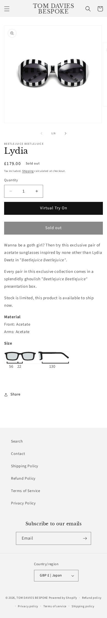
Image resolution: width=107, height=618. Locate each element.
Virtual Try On (53, 208)
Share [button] (15, 394)
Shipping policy (83, 606)
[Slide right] (66, 133)
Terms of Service (25, 491)
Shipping (28, 171)
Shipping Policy (24, 466)
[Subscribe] (85, 538)
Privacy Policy (23, 503)
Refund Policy (23, 478)
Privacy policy (28, 606)
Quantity (11, 180)
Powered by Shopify (63, 598)
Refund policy (92, 598)
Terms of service (54, 606)
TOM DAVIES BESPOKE (32, 598)
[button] (7, 9)
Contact (18, 454)
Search (17, 441)
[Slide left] (41, 133)
